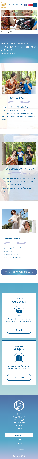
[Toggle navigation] (35, 5)
